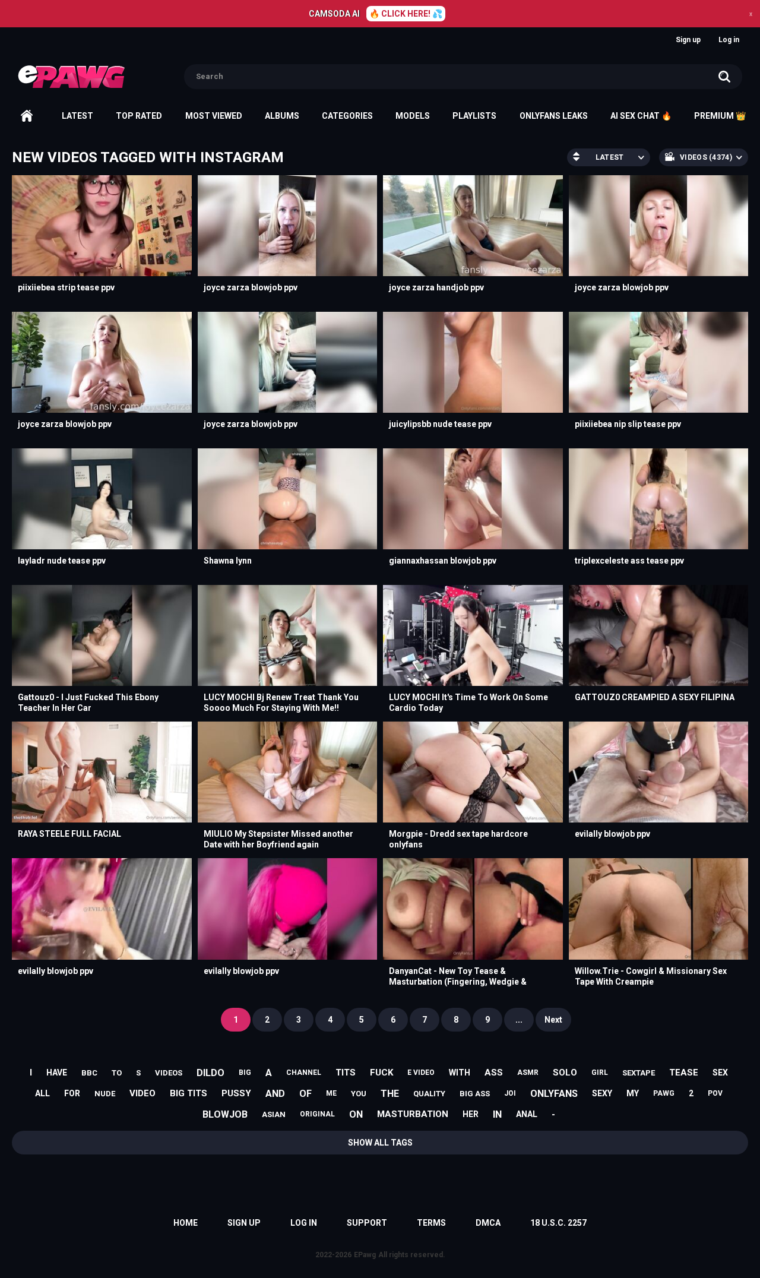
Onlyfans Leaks (554, 116)
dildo (210, 1072)
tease (683, 1072)
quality (429, 1093)
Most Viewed (213, 116)
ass (493, 1072)
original (317, 1114)
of (305, 1093)
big (245, 1072)
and (275, 1093)
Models (412, 116)
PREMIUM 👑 (720, 116)
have (56, 1072)
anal (526, 1114)
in (497, 1114)
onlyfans (554, 1093)
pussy (236, 1093)
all (42, 1093)
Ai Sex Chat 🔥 (641, 116)
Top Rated (139, 116)
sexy (602, 1093)
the (390, 1093)
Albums (282, 116)
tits (345, 1072)
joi (510, 1093)
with (459, 1072)
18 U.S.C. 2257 (558, 1223)
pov (715, 1093)
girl (599, 1072)
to (117, 1072)
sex (720, 1072)
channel (303, 1072)
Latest (77, 116)
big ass (475, 1093)
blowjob (225, 1114)
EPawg (365, 1255)
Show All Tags (380, 1142)
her (471, 1114)
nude (104, 1093)
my (632, 1093)
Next (553, 1019)
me (331, 1093)
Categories (347, 116)
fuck (381, 1072)
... (518, 1019)
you (358, 1093)
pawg (663, 1093)
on (356, 1114)
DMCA (488, 1223)
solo (565, 1072)
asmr (528, 1072)
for (72, 1093)
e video (421, 1072)
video (142, 1093)
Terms (431, 1223)
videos (168, 1072)
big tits (188, 1093)
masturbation (412, 1114)
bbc (89, 1072)
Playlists (474, 116)
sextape (638, 1072)
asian (274, 1114)
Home (27, 116)
